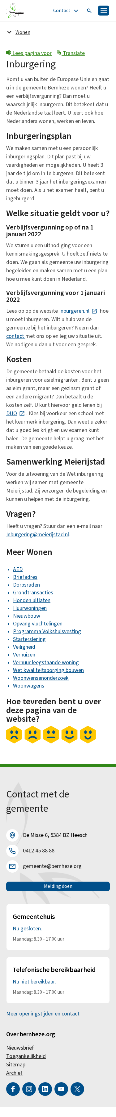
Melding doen (58, 886)
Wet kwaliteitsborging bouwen (48, 670)
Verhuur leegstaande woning (46, 662)
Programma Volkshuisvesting (47, 631)
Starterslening (29, 639)
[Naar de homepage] (15, 10)
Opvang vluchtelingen (37, 624)
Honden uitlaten (31, 600)
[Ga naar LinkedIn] (45, 1089)
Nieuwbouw (26, 616)
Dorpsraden (26, 585)
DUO (15, 413)
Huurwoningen (30, 608)
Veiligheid (24, 647)
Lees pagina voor (31, 53)
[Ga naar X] (77, 1089)
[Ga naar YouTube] (61, 1089)
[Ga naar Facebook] (13, 1089)
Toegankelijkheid (26, 1056)
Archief (14, 1073)
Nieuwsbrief (20, 1048)
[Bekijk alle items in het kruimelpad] (9, 32)
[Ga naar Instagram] (29, 1089)
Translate (73, 53)
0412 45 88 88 (38, 851)
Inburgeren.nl (78, 311)
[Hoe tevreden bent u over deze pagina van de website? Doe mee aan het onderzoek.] (51, 742)
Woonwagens (28, 686)
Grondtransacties (33, 593)
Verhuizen (24, 655)
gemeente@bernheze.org (52, 866)
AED (18, 569)
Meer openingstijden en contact (42, 1014)
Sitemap (15, 1065)
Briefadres (25, 577)
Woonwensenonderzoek (41, 678)
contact (15, 336)
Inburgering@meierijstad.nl (37, 534)
